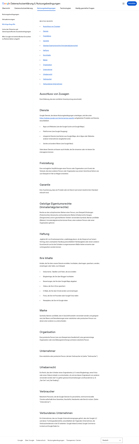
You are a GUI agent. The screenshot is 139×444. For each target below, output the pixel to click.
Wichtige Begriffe (8, 24)
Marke (45, 60)
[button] (123, 3)
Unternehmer (47, 69)
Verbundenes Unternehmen (52, 84)
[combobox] (112, 440)
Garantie (46, 41)
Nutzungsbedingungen (46, 8)
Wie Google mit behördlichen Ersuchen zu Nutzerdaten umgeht (16, 38)
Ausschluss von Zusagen (51, 26)
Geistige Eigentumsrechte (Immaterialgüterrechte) (60, 45)
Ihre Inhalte (47, 55)
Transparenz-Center (73, 440)
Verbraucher (47, 79)
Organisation (47, 65)
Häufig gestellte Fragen (84, 8)
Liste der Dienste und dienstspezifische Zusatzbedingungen (16, 30)
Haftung (46, 50)
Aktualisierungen (8, 19)
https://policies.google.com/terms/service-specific (57, 118)
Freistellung (47, 36)
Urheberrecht (47, 74)
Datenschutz (41, 440)
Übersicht (6, 8)
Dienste (45, 31)
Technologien (65, 8)
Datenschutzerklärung (24, 8)
